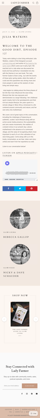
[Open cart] (37, 3)
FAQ (10, 412)
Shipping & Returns (28, 409)
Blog (17, 409)
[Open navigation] (3, 2)
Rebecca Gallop (16, 237)
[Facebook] (22, 393)
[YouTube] (36, 393)
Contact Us (19, 412)
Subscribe (29, 386)
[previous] (4, 319)
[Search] (33, 3)
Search (28, 412)
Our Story (8, 409)
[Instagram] (27, 393)
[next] (35, 319)
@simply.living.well (9, 63)
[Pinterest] (32, 393)
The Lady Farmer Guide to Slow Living (20, 331)
